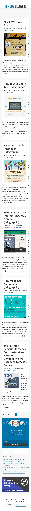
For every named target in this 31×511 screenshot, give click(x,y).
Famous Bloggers (15, 6)
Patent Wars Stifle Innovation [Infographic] (14, 149)
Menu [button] (16, 2)
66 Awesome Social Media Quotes (11, 471)
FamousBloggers (16, 504)
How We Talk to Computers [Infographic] (13, 284)
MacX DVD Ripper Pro (14, 23)
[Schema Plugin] (15, 492)
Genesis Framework (21, 506)
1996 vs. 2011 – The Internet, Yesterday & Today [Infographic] (15, 217)
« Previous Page (6, 415)
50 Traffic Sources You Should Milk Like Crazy (14, 473)
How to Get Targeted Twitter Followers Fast (14, 467)
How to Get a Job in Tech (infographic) (15, 85)
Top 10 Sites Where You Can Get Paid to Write (14, 463)
